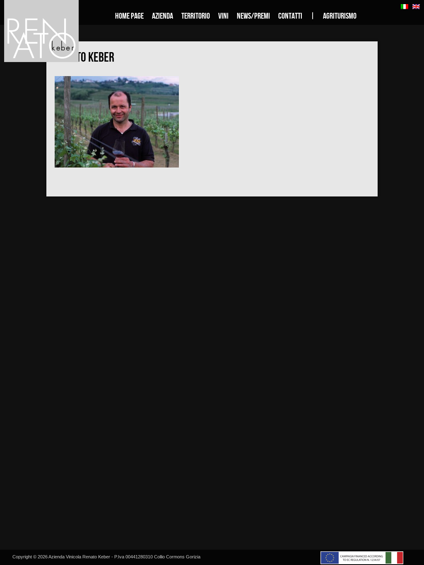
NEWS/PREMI (253, 16)
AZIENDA (162, 16)
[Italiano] (404, 6)
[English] (416, 6)
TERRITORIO (195, 16)
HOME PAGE (129, 16)
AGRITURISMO (340, 16)
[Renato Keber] (117, 165)
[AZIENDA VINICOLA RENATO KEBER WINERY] (52, 31)
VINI (223, 16)
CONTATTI (290, 16)
